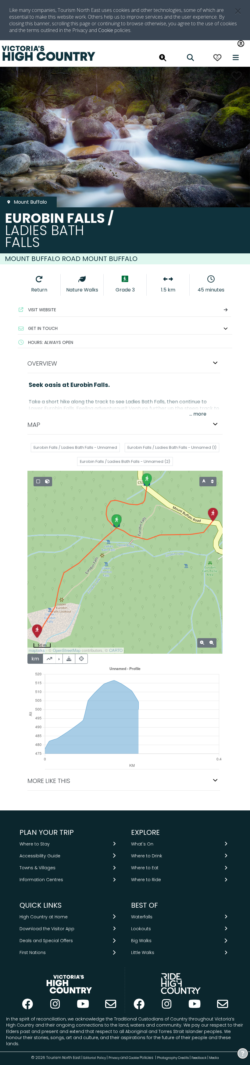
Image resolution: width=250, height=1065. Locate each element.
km (35, 658)
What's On (142, 844)
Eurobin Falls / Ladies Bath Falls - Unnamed (75, 447)
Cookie (105, 30)
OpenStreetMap (66, 650)
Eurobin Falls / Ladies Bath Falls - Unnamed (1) (171, 447)
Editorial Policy (94, 1058)
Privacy (114, 1058)
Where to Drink (146, 856)
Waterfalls (141, 917)
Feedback (199, 1058)
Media (214, 1058)
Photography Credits (173, 1058)
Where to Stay (35, 844)
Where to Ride (146, 880)
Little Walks (142, 952)
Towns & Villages (37, 868)
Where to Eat (145, 868)
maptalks (37, 650)
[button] (125, 328)
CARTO (116, 650)
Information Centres (41, 880)
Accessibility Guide (40, 856)
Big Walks (141, 941)
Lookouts (141, 929)
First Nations (33, 952)
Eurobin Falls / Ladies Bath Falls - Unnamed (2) (125, 461)
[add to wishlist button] (236, 76)
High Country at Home (44, 917)
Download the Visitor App (47, 929)
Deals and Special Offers (46, 941)
